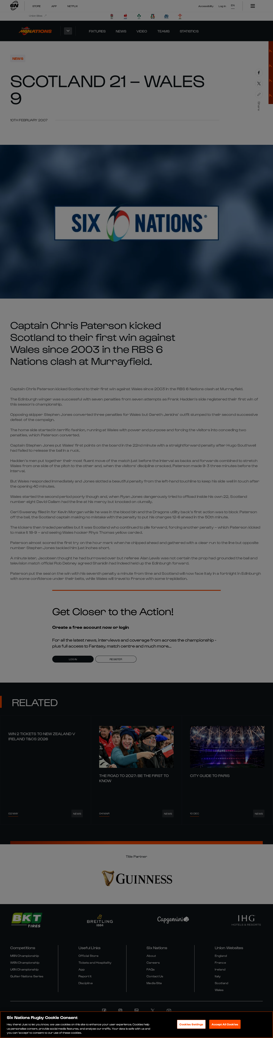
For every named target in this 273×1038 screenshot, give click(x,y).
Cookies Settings (191, 1024)
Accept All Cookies (225, 1024)
